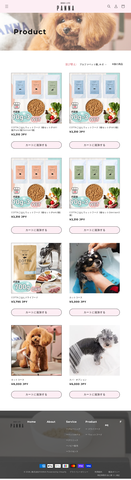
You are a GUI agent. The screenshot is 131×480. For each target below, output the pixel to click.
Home (31, 421)
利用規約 (98, 472)
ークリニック (72, 440)
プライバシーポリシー (79, 472)
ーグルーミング (73, 429)
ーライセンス (72, 451)
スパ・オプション (78, 379)
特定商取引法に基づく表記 (108, 475)
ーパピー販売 (72, 446)
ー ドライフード (92, 429)
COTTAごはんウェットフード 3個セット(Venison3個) (94, 213)
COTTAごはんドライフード (24, 297)
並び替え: (71, 64)
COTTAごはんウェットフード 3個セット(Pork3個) (36, 212)
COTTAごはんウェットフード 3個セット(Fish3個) (93, 127)
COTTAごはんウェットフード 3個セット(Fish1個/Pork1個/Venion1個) (34, 128)
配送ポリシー (114, 472)
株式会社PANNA (38, 472)
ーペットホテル (73, 434)
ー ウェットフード (93, 434)
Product (91, 421)
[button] (6, 6)
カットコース (75, 297)
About (51, 421)
